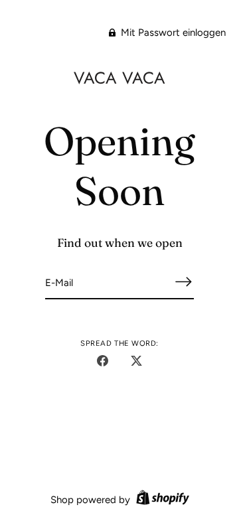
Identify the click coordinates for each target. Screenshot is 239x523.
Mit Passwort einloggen (172, 32)
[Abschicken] (183, 282)
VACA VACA (119, 78)
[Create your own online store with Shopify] (161, 500)
